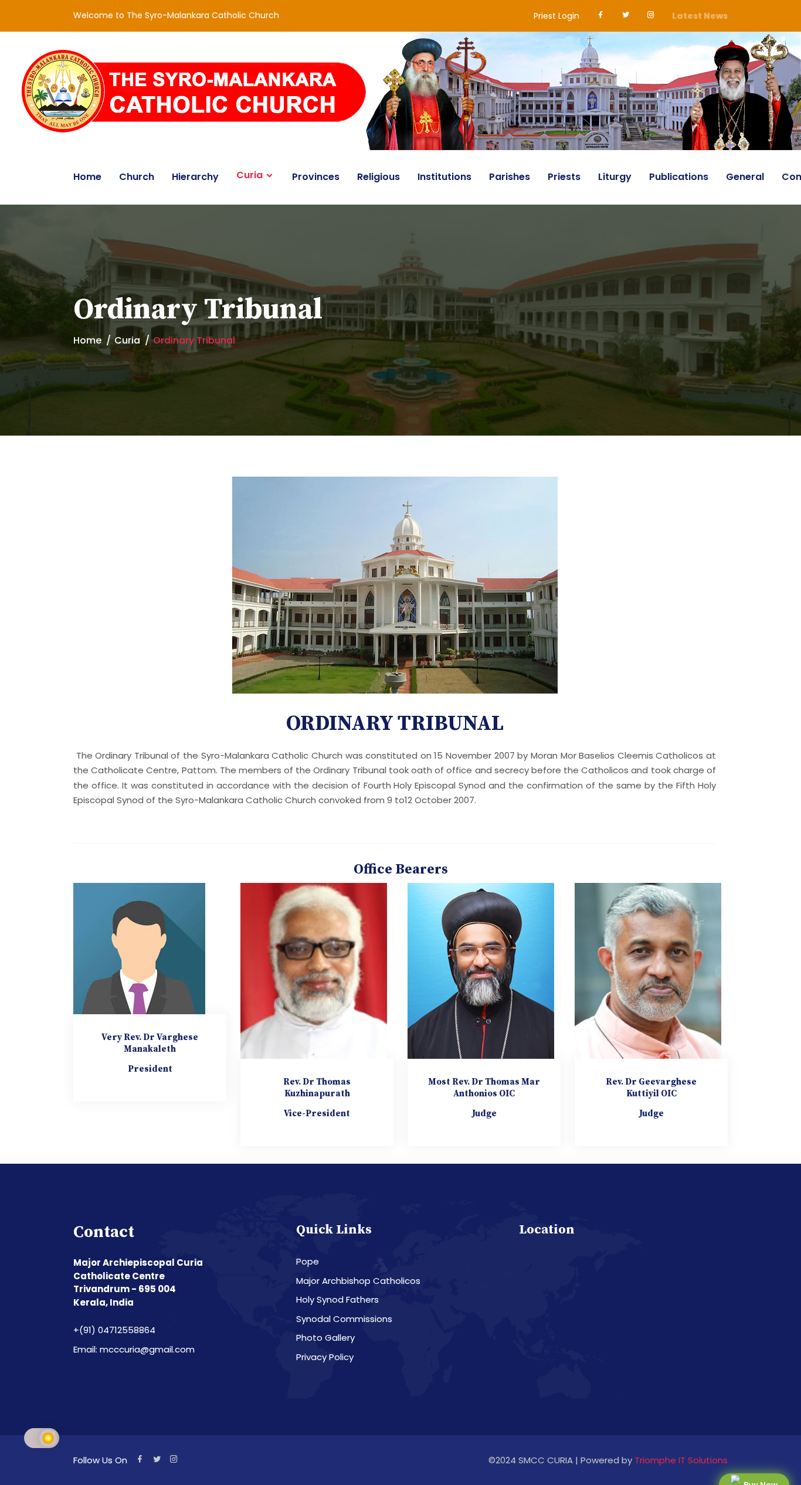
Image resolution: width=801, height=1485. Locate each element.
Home (87, 176)
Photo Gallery (325, 1337)
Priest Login (556, 16)
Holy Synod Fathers (337, 1299)
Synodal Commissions (344, 1319)
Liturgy (615, 176)
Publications (678, 176)
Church (136, 176)
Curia (249, 175)
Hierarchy (195, 176)
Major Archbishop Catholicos (358, 1281)
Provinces (316, 176)
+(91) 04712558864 (114, 1330)
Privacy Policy (325, 1357)
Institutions (444, 176)
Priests (564, 176)
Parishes (509, 176)
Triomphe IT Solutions (681, 1460)
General (745, 176)
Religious (378, 176)
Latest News (700, 16)
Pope (307, 1261)
